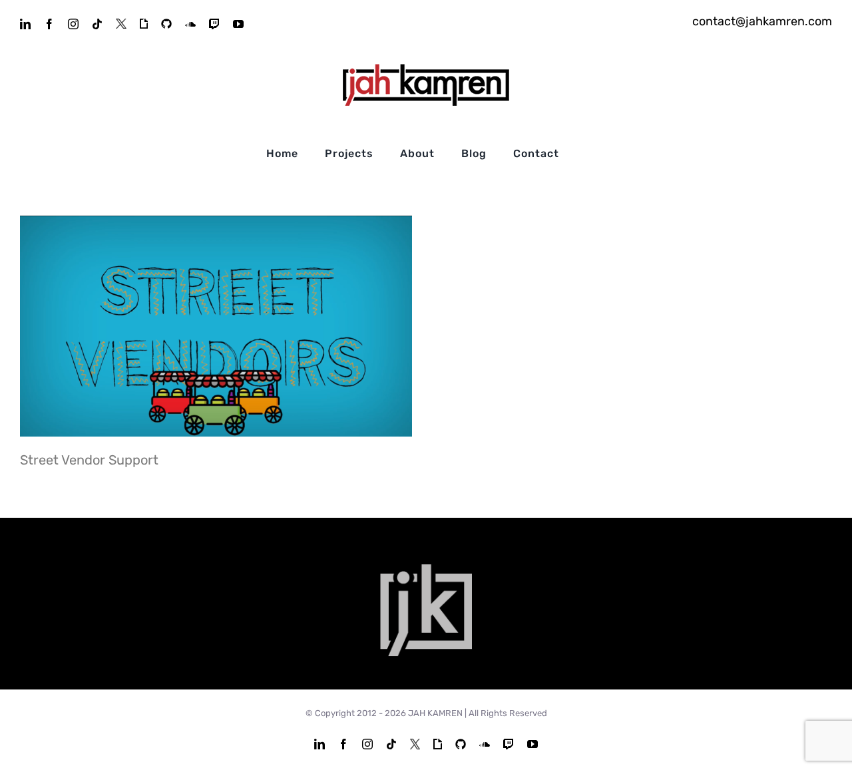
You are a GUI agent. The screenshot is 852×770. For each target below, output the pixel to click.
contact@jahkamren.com (762, 21)
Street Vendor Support (216, 326)
